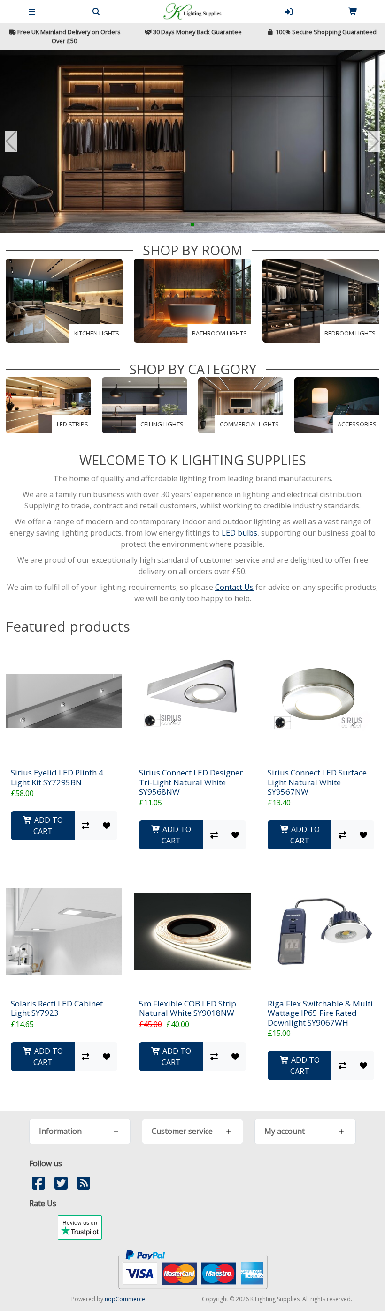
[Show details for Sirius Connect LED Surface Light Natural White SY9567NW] (321, 701)
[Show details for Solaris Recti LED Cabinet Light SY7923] (64, 932)
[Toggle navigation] (32, 11)
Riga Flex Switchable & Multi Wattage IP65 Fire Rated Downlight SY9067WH (320, 1013)
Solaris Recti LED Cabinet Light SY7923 (57, 1008)
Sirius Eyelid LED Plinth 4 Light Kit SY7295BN (57, 777)
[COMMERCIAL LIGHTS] (240, 404)
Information (60, 1131)
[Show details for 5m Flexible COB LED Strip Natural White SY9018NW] (192, 932)
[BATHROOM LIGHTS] (192, 300)
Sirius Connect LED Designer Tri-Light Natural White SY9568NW (191, 782)
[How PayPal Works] (193, 1269)
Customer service (182, 1131)
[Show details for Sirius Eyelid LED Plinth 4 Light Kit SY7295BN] (64, 701)
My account (284, 1131)
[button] (185, 224)
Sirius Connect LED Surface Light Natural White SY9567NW (317, 782)
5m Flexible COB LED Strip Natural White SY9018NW (187, 1008)
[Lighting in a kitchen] (192, 141)
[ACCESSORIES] (336, 404)
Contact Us (234, 587)
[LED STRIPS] (48, 404)
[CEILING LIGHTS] (144, 404)
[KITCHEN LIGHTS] (64, 300)
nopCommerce (125, 1299)
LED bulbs (239, 533)
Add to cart (47, 825)
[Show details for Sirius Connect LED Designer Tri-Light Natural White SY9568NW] (192, 701)
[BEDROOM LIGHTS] (320, 300)
